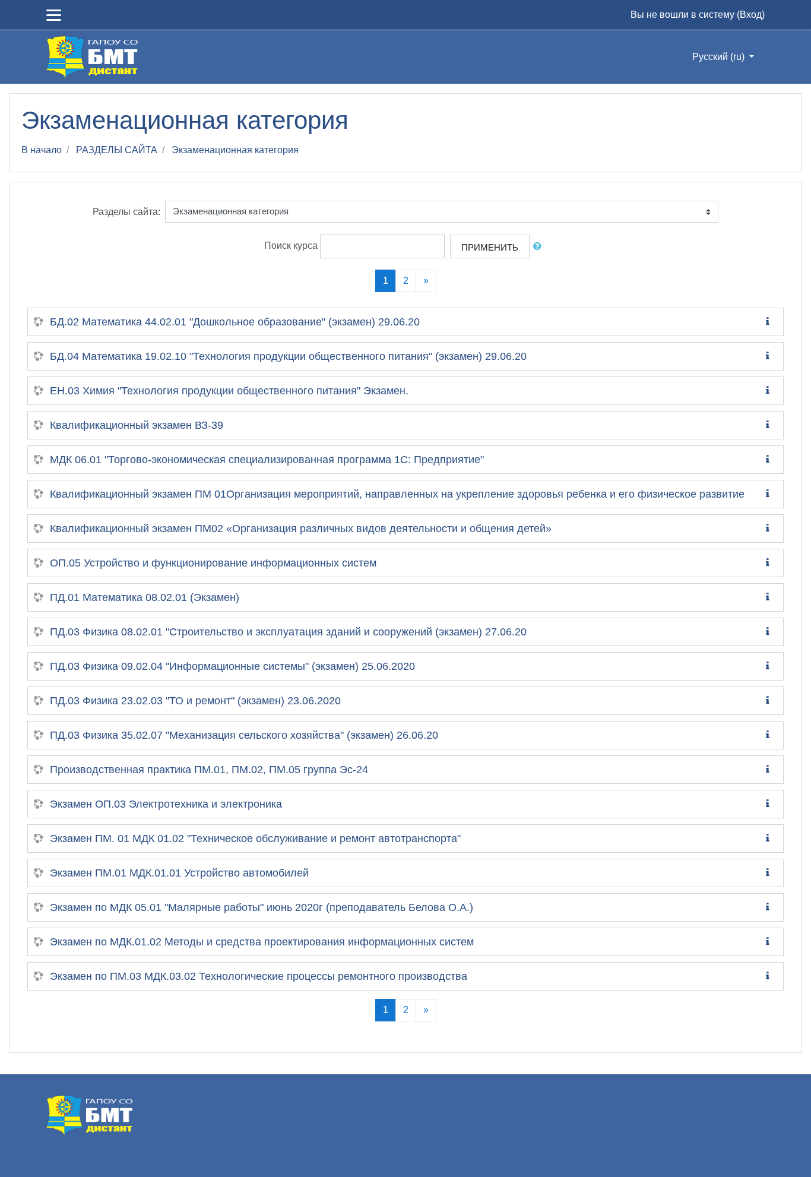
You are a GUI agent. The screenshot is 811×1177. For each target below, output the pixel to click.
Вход (751, 15)
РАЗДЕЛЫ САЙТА (116, 150)
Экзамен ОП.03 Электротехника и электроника (166, 804)
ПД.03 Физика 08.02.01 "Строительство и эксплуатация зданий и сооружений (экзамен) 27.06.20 (288, 632)
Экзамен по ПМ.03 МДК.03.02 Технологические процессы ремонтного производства (258, 976)
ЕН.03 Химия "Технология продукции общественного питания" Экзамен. (229, 391)
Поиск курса (291, 246)
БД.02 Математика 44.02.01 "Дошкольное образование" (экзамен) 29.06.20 (235, 322)
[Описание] (770, 322)
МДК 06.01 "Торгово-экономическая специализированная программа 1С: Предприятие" (267, 460)
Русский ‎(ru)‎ (719, 57)
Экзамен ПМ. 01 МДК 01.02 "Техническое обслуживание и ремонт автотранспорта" (255, 838)
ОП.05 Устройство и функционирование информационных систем (213, 563)
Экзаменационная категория (235, 150)
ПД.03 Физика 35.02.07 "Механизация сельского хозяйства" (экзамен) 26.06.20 (244, 735)
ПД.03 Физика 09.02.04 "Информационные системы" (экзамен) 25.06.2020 (232, 666)
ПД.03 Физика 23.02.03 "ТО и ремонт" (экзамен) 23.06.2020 (195, 701)
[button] (539, 246)
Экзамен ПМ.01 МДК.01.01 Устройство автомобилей (179, 873)
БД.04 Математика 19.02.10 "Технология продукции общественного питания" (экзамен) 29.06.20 (288, 356)
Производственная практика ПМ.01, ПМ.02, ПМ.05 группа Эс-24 (209, 770)
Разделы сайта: (126, 212)
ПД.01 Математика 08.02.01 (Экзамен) (144, 597)
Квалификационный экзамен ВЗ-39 (136, 425)
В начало (41, 150)
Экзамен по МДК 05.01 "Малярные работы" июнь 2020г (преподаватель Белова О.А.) (261, 907)
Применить (489, 247)
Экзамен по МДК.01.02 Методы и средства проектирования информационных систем (262, 942)
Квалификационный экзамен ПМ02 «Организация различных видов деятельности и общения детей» (301, 528)
